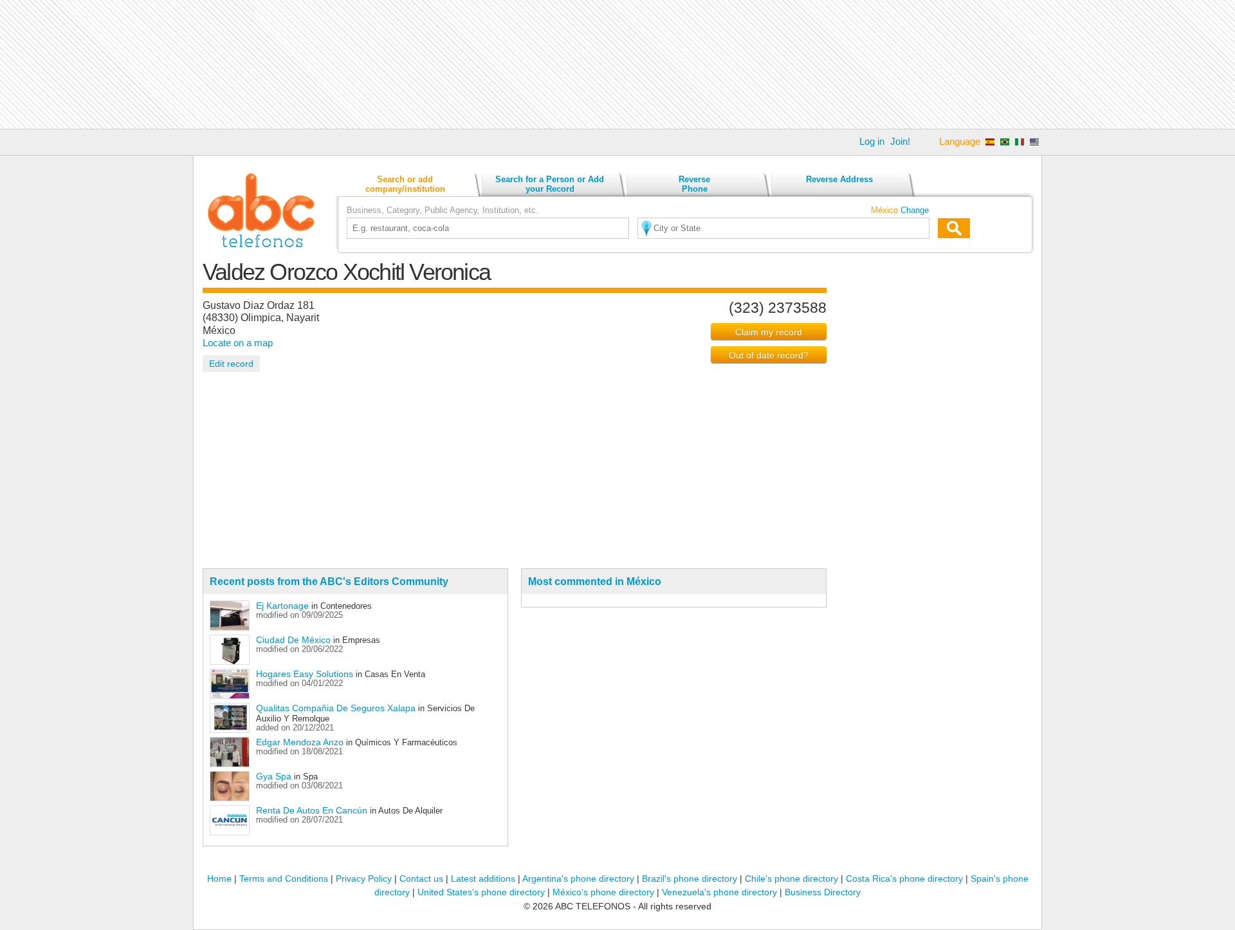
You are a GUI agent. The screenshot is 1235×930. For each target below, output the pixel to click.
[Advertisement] (617, 64)
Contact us (421, 878)
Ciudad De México (293, 640)
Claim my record (768, 332)
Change (915, 210)
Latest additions (483, 878)
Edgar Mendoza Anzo (299, 742)
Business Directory (823, 892)
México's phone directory (603, 892)
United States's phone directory (481, 892)
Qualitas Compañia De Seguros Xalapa (336, 708)
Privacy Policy (364, 878)
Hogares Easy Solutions (304, 674)
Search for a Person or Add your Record (549, 184)
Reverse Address (839, 179)
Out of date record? (769, 355)
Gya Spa (273, 776)
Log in (871, 141)
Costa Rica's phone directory (904, 878)
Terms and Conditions (283, 878)
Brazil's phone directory (689, 878)
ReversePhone (694, 184)
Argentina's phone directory (578, 878)
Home (219, 878)
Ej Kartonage (282, 605)
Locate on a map (238, 342)
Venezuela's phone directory (719, 892)
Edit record (231, 363)
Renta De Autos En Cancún (311, 810)
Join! (900, 141)
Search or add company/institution (405, 184)
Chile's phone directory (791, 878)
